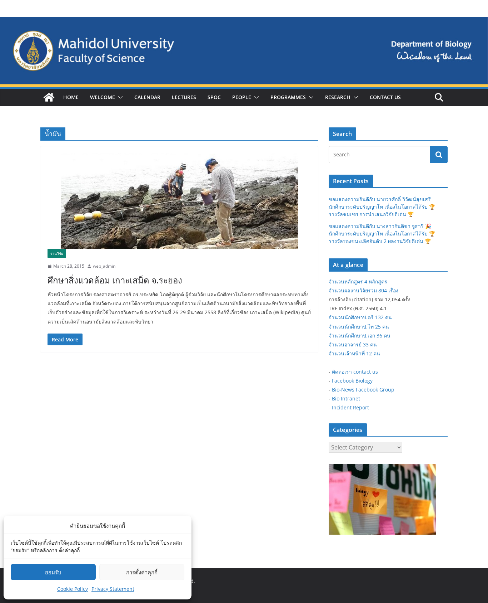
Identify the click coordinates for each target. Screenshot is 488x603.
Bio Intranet (346, 398)
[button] (119, 97)
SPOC (214, 97)
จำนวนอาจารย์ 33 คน (353, 344)
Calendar (147, 97)
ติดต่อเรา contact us (355, 371)
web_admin (104, 266)
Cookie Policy (72, 588)
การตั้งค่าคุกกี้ (142, 572)
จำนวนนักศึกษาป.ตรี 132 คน (360, 317)
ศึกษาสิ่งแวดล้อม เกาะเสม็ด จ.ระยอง (115, 280)
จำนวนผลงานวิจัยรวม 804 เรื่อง (363, 290)
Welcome (102, 97)
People (241, 97)
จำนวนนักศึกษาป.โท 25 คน (359, 326)
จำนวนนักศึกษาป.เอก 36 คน (359, 335)
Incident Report (350, 407)
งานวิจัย (56, 253)
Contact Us (385, 97)
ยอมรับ (53, 572)
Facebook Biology (352, 380)
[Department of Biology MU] (49, 97)
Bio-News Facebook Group (363, 389)
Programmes (288, 97)
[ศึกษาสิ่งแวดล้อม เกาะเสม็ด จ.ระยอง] (179, 201)
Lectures (184, 97)
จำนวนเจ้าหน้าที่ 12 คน (354, 353)
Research (337, 97)
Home (71, 97)
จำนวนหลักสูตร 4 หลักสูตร (358, 281)
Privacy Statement (112, 588)
